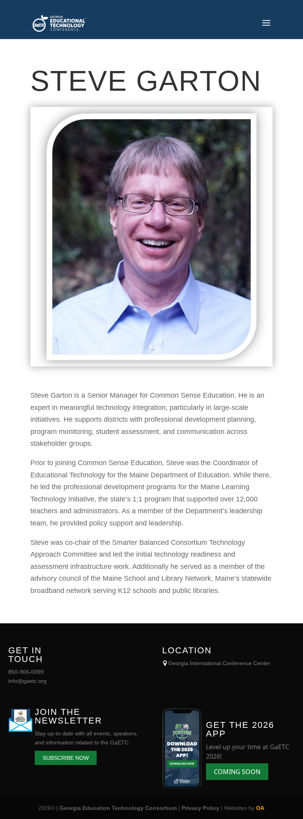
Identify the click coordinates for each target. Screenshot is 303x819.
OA (260, 808)
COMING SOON (237, 771)
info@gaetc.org (27, 681)
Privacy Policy (200, 808)
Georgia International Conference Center (219, 663)
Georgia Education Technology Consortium (118, 808)
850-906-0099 (26, 672)
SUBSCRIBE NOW (66, 758)
